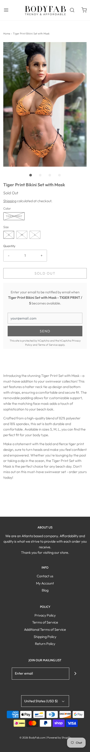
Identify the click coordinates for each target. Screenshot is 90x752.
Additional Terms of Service (45, 629)
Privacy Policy (45, 615)
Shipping (9, 201)
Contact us (45, 576)
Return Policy (45, 643)
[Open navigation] (6, 10)
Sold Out (45, 273)
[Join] (75, 674)
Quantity (9, 246)
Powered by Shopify (59, 737)
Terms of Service (47, 344)
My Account (45, 583)
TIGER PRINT (14, 216)
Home (6, 33)
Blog (45, 590)
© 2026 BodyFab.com (32, 737)
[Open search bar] (72, 10)
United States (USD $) (41, 701)
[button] (45, 104)
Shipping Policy (45, 636)
